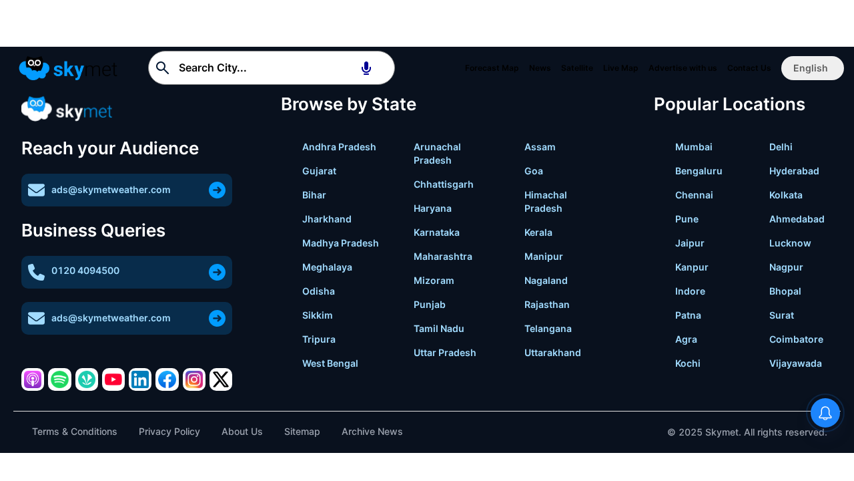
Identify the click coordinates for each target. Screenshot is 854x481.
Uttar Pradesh (445, 352)
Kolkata (786, 194)
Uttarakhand (552, 352)
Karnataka (437, 232)
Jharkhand (327, 218)
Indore (690, 291)
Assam (540, 146)
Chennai (694, 194)
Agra (686, 339)
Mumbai (694, 146)
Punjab (430, 304)
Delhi (781, 146)
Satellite (577, 68)
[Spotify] (59, 379)
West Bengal (330, 363)
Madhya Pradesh (340, 243)
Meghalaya (327, 267)
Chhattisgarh (444, 184)
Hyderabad (794, 170)
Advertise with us (683, 68)
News (540, 68)
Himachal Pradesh (545, 201)
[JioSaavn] (86, 379)
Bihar (314, 194)
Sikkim (317, 315)
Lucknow (790, 243)
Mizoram (434, 280)
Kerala (538, 232)
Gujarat (319, 170)
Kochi (688, 363)
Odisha (318, 291)
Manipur (543, 256)
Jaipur (690, 243)
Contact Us (749, 68)
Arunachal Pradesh (437, 153)
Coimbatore (796, 339)
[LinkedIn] (140, 379)
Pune (687, 218)
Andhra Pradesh (339, 146)
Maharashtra (443, 256)
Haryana (433, 208)
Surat (781, 315)
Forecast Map (492, 68)
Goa (533, 170)
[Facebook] (166, 379)
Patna (688, 315)
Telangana (548, 328)
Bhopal (785, 291)
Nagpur (786, 267)
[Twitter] (220, 379)
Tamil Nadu (439, 328)
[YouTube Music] (113, 379)
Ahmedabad (797, 218)
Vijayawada (795, 363)
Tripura (319, 339)
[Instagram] (194, 379)
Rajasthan (547, 304)
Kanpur (692, 267)
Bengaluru (699, 170)
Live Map (620, 68)
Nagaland (546, 280)
